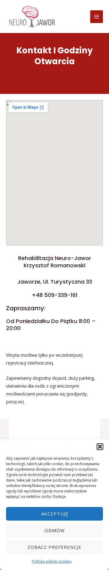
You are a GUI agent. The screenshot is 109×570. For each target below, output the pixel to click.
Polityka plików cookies (51, 561)
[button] (100, 447)
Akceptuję (54, 514)
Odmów (55, 530)
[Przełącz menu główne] (96, 16)
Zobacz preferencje (54, 547)
